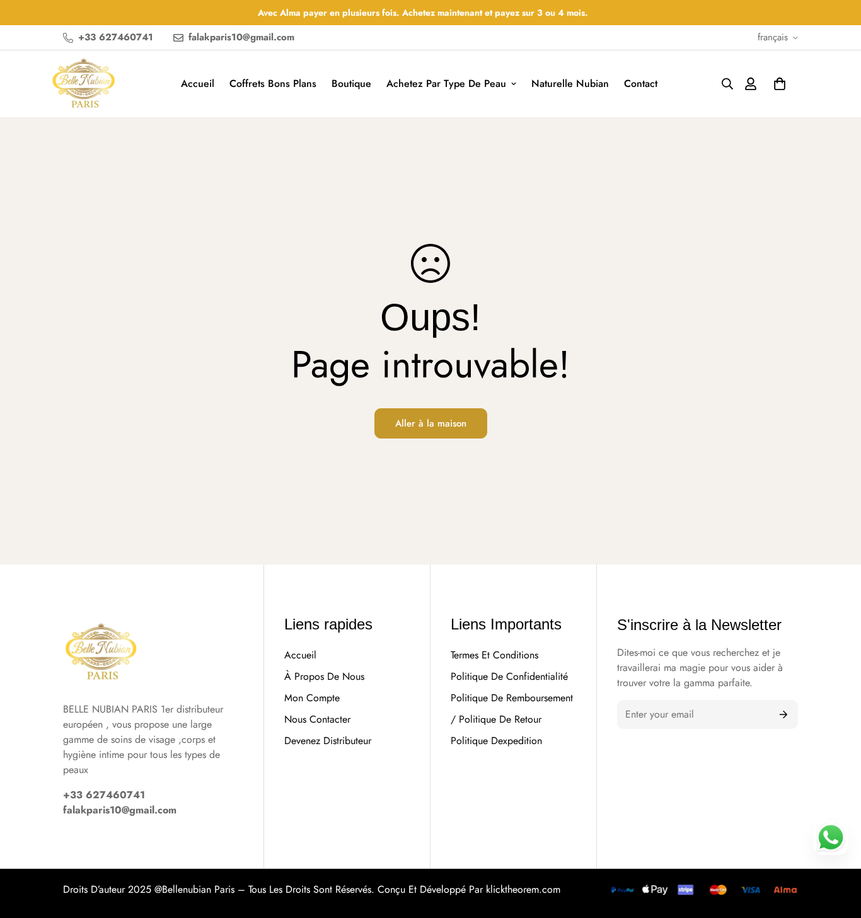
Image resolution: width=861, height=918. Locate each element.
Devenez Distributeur (327, 740)
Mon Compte (312, 698)
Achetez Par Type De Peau (446, 83)
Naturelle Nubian (570, 83)
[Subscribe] (784, 714)
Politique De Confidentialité (509, 676)
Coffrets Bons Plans (272, 83)
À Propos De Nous (324, 676)
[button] (779, 83)
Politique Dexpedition (496, 740)
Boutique (351, 83)
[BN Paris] (101, 653)
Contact (640, 83)
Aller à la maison (430, 423)
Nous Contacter (317, 719)
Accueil (197, 83)
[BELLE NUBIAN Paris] (83, 83)
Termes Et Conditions (494, 655)
